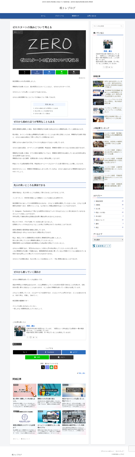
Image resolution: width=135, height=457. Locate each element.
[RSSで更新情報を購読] (36, 337)
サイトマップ (119, 451)
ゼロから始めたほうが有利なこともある (46, 108)
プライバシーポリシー (107, 451)
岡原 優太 (30, 326)
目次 (46, 104)
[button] (74, 72)
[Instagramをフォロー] (30, 337)
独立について (18, 344)
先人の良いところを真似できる (44, 111)
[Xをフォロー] (27, 337)
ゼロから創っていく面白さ (42, 113)
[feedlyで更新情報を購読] (33, 337)
